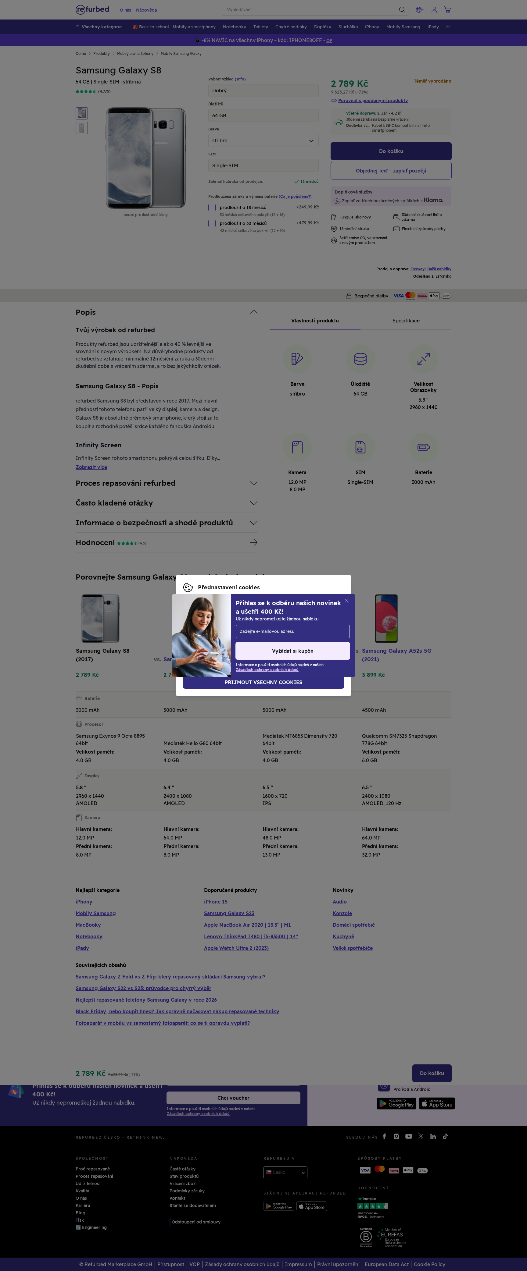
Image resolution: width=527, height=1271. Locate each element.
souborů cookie (200, 626)
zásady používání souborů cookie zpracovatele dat (237, 638)
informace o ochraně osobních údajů (222, 632)
